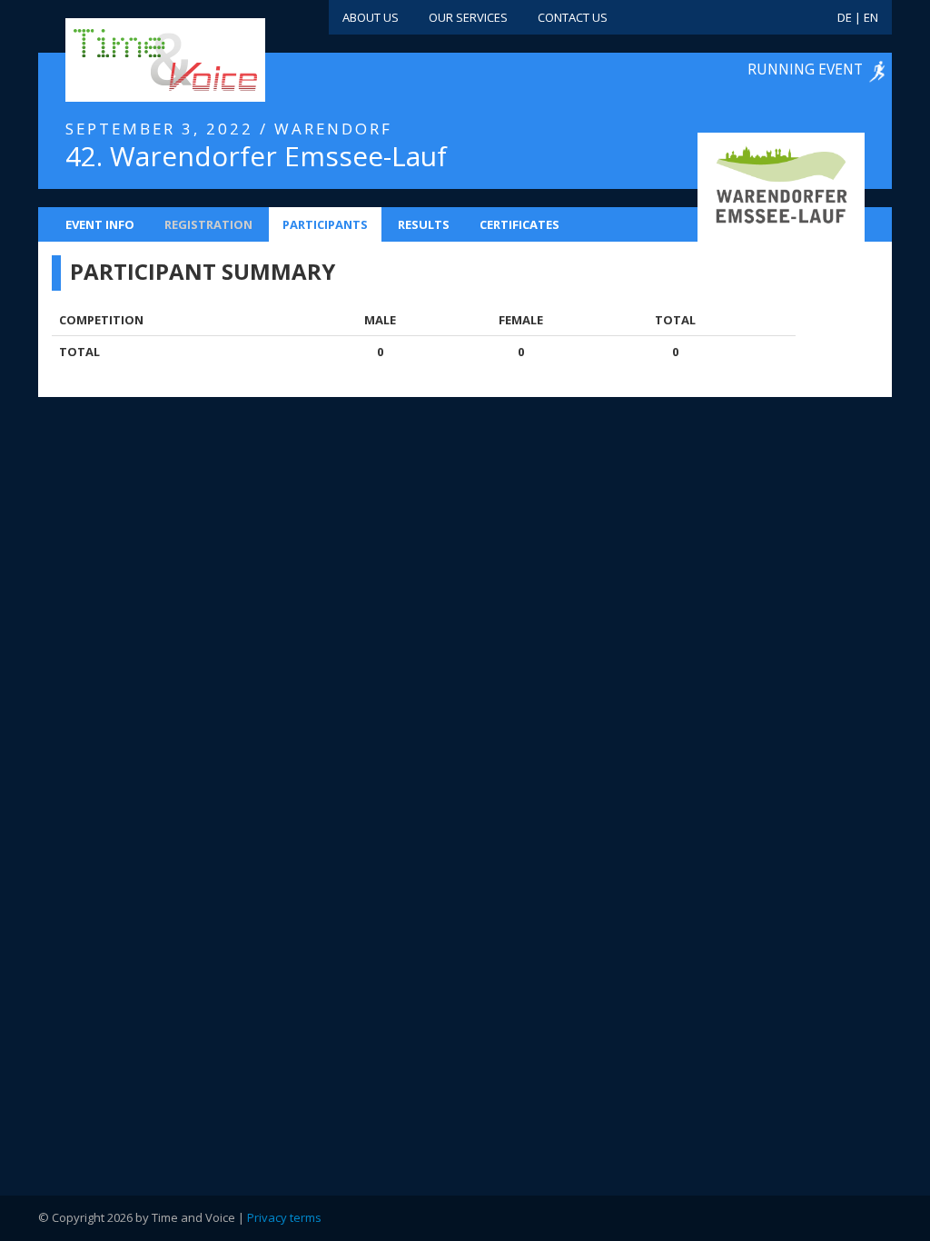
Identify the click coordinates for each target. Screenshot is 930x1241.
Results (424, 224)
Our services (468, 17)
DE (844, 17)
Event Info (99, 224)
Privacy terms (284, 1217)
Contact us (573, 17)
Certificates (519, 224)
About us (370, 17)
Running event (805, 69)
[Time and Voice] (138, 61)
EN (871, 17)
